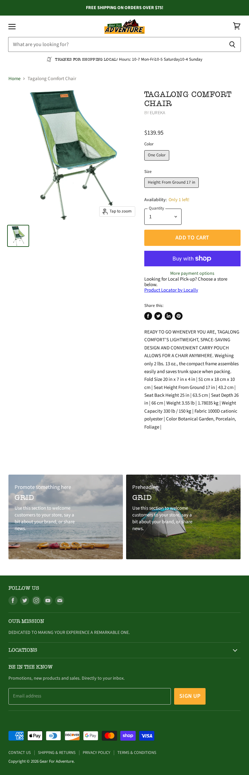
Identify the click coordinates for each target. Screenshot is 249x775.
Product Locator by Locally (171, 290)
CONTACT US (19, 753)
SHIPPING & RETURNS (57, 753)
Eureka (157, 113)
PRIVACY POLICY (96, 753)
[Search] (232, 44)
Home (14, 78)
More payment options (192, 273)
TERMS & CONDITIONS (136, 753)
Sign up (189, 696)
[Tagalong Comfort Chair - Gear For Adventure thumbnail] (18, 235)
